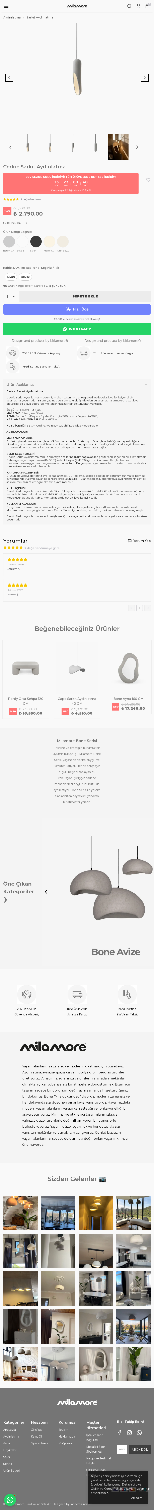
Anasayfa (9, 1430)
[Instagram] (129, 1432)
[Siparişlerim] (138, 6)
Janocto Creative (81, 1504)
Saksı (6, 1457)
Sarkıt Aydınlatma (39, 17)
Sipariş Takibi (39, 1443)
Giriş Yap (37, 1430)
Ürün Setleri (11, 1470)
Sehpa (7, 1464)
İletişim (64, 1430)
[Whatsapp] (139, 1432)
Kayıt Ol (36, 1436)
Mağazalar (66, 1443)
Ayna (6, 1443)
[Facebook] (119, 1432)
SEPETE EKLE (85, 296)
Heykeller (9, 1450)
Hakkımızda (67, 1436)
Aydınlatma (12, 17)
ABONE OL (140, 1449)
